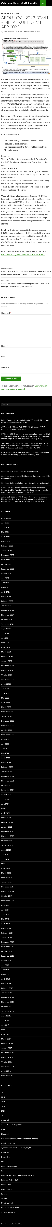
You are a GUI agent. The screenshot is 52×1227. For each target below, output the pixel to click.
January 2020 (6, 882)
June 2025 (5, 583)
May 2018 (5, 974)
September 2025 (7, 569)
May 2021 (5, 808)
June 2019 (5, 914)
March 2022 (6, 762)
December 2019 (7, 887)
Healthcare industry (9, 1166)
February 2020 (7, 877)
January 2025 (6, 606)
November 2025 (7, 560)
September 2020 (7, 845)
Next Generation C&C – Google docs (24, 471)
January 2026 (6, 550)
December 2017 (7, 997)
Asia (3, 1129)
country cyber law (8, 1143)
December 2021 (7, 776)
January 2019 (6, 937)
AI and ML (5, 1120)
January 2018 (6, 993)
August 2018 (6, 960)
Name (4, 346)
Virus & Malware (8, 1212)
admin (19, 32)
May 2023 (5, 698)
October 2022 (6, 730)
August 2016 (6, 1071)
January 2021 (6, 827)
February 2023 (7, 712)
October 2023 (6, 675)
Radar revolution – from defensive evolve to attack (29, 483)
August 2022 (6, 739)
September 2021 (7, 790)
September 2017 (7, 1011)
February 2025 (7, 601)
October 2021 (6, 785)
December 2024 (7, 610)
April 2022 (5, 758)
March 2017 (6, 1039)
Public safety (6, 1184)
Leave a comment (33, 32)
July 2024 (5, 633)
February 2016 (7, 1076)
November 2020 (7, 836)
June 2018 (5, 970)
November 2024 (7, 615)
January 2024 (6, 661)
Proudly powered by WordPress (11, 1224)
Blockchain (5, 1134)
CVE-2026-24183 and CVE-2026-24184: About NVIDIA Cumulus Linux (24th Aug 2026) (23, 428)
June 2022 (5, 748)
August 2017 (6, 1016)
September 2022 (7, 735)
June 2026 (5, 527)
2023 (3, 1115)
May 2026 (5, 532)
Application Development (11, 1125)
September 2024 (7, 624)
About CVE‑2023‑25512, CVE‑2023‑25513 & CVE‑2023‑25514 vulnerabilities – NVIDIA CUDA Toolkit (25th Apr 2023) (26, 271)
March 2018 (6, 983)
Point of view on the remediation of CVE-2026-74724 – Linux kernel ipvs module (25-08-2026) (25, 421)
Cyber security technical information (19, 3)
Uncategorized (7, 1203)
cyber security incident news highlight (16, 1148)
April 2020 (5, 868)
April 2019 (5, 924)
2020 (3, 1106)
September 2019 (7, 900)
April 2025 (5, 592)
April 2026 (5, 536)
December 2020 (7, 831)
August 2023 (6, 684)
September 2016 (7, 1066)
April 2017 (5, 1034)
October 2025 (6, 564)
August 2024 (6, 629)
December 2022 (7, 721)
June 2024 (5, 638)
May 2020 (5, 864)
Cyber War (5, 1152)
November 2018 (7, 947)
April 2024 (5, 647)
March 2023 (6, 707)
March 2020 (6, 873)
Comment (6, 313)
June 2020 (5, 859)
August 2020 (6, 850)
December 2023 (7, 666)
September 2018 (7, 956)
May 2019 (5, 919)
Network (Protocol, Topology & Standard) (17, 1175)
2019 (3, 1102)
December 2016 (7, 1053)
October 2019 (6, 896)
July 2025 (5, 578)
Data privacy (6, 1157)
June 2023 (5, 693)
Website (5, 367)
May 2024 (5, 642)
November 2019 (7, 891)
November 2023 (7, 670)
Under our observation (10, 1208)
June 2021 (5, 804)
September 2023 (7, 679)
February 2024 (7, 656)
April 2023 (5, 702)
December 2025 (7, 555)
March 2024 (6, 652)
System (4, 1198)
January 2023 (6, 716)
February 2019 (7, 933)
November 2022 (7, 725)
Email (4, 356)
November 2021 (7, 781)
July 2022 (5, 744)
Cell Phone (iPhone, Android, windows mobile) (19, 1138)
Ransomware (6, 1189)
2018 (3, 1097)
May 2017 (5, 1029)
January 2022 (6, 771)
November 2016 (7, 1057)
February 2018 (7, 988)
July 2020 (5, 854)
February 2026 (7, 546)
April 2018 (5, 979)
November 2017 (7, 1002)
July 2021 (5, 799)
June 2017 (5, 1025)
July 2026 (5, 523)
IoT (2, 1171)
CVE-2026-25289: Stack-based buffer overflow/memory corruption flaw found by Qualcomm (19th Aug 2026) (25, 453)
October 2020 (6, 841)
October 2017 (6, 1006)
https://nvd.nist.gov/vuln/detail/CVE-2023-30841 (23, 254)
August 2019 (6, 905)
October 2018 (6, 951)
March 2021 (6, 818)
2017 (3, 1092)
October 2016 (6, 1062)
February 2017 (7, 1043)
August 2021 (6, 795)
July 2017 (5, 1020)
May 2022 (5, 753)
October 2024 (6, 619)
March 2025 (6, 596)
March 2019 (6, 928)
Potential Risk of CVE (10, 13)
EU (2, 1161)
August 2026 (6, 518)
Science (4, 1194)
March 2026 (6, 541)
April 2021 (5, 813)
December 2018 (7, 942)
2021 (3, 1111)
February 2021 (7, 822)
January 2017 (6, 1048)
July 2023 (5, 689)
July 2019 (5, 910)
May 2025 (5, 587)
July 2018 (5, 965)
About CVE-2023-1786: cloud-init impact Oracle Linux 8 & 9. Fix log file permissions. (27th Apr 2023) (25, 284)
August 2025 (6, 573)
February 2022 (7, 767)
